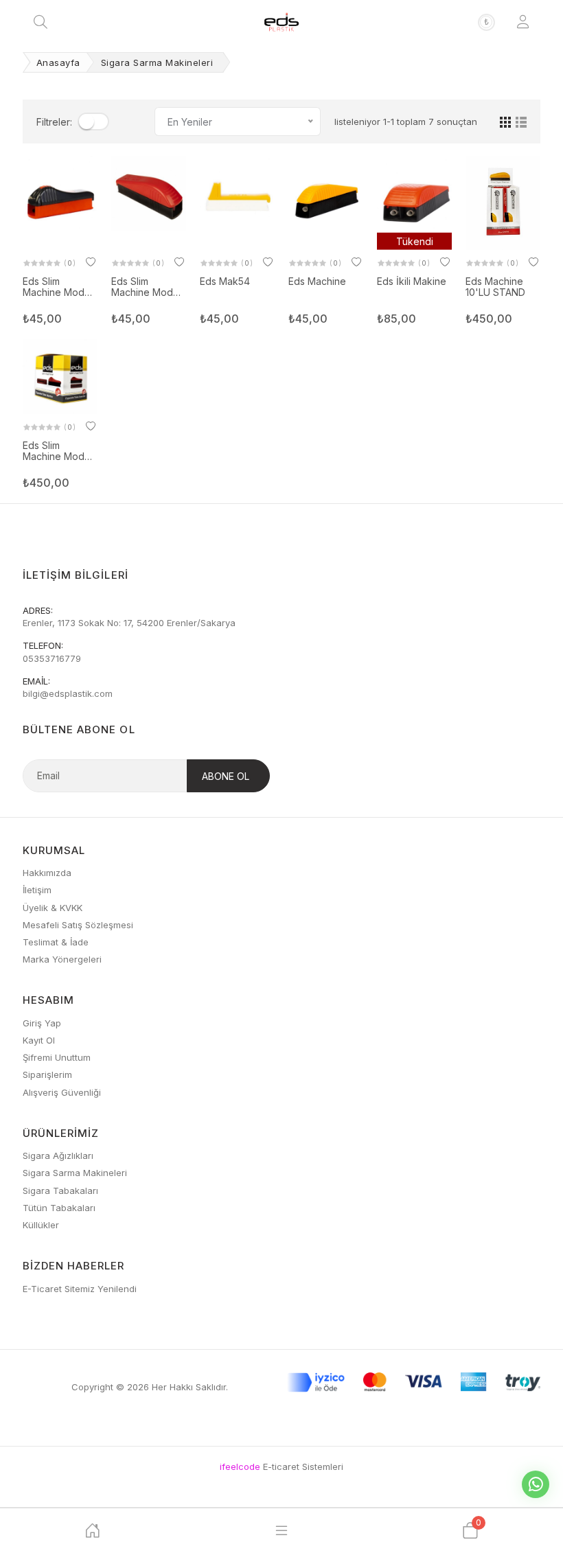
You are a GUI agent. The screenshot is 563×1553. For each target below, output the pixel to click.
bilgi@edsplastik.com (68, 693)
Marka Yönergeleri (62, 959)
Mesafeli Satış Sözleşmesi (78, 924)
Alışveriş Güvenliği (62, 1092)
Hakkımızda (47, 872)
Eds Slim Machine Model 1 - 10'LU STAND (59, 451)
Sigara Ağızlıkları (58, 1155)
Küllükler (41, 1224)
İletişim (37, 889)
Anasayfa (58, 62)
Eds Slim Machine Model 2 (146, 287)
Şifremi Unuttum (57, 1057)
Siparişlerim (47, 1074)
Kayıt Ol (39, 1040)
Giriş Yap (42, 1022)
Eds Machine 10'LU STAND (495, 287)
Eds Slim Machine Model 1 (58, 287)
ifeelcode (240, 1466)
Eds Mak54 (225, 281)
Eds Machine (317, 281)
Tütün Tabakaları (59, 1207)
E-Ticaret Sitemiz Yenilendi (80, 1288)
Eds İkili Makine (411, 281)
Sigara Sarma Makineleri (157, 62)
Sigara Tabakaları (60, 1190)
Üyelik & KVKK (52, 907)
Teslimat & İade (56, 941)
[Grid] (505, 121)
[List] (521, 121)
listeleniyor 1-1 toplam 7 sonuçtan (405, 121)
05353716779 (52, 658)
